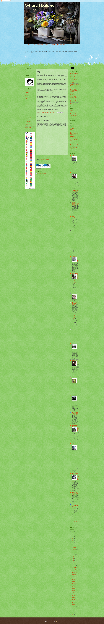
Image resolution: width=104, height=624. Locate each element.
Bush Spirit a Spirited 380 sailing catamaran (75, 505)
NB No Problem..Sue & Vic (74, 148)
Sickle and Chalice (73, 115)
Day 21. (73, 602)
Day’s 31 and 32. (75, 585)
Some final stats (74, 232)
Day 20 (73, 604)
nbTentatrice (74, 256)
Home (28, 44)
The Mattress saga (75, 567)
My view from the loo (75, 444)
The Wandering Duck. (74, 79)
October (74, 551)
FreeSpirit (73, 173)
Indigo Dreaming (75, 412)
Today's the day (77, 380)
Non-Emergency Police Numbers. (29, 118)
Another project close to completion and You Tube (75, 204)
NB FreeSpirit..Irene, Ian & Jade (74, 142)
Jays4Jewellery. (72, 81)
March (74, 563)
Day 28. (73, 590)
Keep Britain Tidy (28, 123)
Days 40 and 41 (75, 574)
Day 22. (73, 601)
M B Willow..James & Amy (74, 129)
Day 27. (73, 592)
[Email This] (57, 112)
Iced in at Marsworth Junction (75, 318)
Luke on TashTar (73, 93)
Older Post (65, 157)
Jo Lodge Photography (37, 44)
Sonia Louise (74, 377)
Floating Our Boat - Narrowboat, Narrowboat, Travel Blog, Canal (75, 521)
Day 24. (73, 597)
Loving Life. (74, 219)
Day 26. (73, 593)
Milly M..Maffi (72, 131)
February (74, 565)
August (74, 554)
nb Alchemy (74, 155)
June (73, 558)
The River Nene (78, 397)
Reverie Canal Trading (74, 73)
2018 (73, 538)
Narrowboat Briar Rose (75, 231)
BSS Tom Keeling (28, 127)
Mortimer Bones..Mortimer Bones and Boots (74, 133)
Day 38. (73, 579)
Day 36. (73, 581)
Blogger (57, 621)
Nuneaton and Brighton (74, 113)
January (74, 606)
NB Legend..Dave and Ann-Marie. (74, 145)
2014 (73, 545)
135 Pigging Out (78, 296)
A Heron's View (74, 360)
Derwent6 (73, 343)
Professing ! (78, 362)
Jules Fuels (72, 94)
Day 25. (73, 595)
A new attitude (78, 447)
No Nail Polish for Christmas (74, 304)
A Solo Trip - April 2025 (78, 259)
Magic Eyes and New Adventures (75, 331)
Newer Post (38, 157)
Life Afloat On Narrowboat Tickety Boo (74, 217)
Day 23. (73, 599)
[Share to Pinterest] (62, 112)
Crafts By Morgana (73, 99)
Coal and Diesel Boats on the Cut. (74, 101)
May (73, 560)
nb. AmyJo (74, 293)
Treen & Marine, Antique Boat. (74, 85)
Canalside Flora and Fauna (28, 96)
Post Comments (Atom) (45, 159)
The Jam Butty (72, 75)
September (74, 552)
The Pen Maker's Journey (75, 474)
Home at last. (74, 570)
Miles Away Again (75, 492)
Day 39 (73, 576)
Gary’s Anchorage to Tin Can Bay (75, 508)
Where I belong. (40, 5)
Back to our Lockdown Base (78, 346)
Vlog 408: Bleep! (74, 191)
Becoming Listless (75, 273)
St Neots (78, 157)
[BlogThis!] (58, 112)
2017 (73, 540)
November (74, 549)
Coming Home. (75, 572)
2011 (73, 612)
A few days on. (74, 569)
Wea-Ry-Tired (74, 302)
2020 (73, 534)
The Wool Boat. (73, 82)
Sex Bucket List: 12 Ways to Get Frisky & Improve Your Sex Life (75, 246)
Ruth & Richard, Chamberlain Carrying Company (74, 90)
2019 (73, 536)
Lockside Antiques (28, 121)
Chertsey (71, 110)
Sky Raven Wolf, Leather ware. (74, 77)
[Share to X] (59, 112)
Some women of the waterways (75, 494)
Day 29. (73, 588)
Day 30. (73, 586)
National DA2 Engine (28, 90)
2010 (73, 614)
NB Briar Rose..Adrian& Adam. (74, 140)
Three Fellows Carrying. (74, 117)
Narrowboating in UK (75, 426)
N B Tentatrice (72, 136)
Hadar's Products (28, 92)
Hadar (26, 98)
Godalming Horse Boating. (28, 125)
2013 (73, 609)
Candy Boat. (72, 103)
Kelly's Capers (74, 395)
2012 (73, 611)
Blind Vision (74, 329)
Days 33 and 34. (75, 583)
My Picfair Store (61, 44)
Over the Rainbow (75, 577)
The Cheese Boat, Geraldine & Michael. (74, 97)
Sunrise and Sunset (50, 44)
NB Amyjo (72, 137)
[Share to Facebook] (60, 112)
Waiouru (73, 202)
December (74, 547)
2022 (73, 531)
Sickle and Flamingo (73, 149)
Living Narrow (74, 244)
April (74, 562)
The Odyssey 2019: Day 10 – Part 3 (75, 414)
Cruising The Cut (75, 190)
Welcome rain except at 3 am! (78, 176)
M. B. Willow (74, 461)
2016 (73, 542)
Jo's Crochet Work (28, 71)
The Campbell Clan (78, 429)
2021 (73, 533)
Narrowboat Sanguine (74, 316)
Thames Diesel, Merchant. (72, 87)
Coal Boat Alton (73, 112)
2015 (73, 544)
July (73, 556)
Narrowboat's (27, 119)
